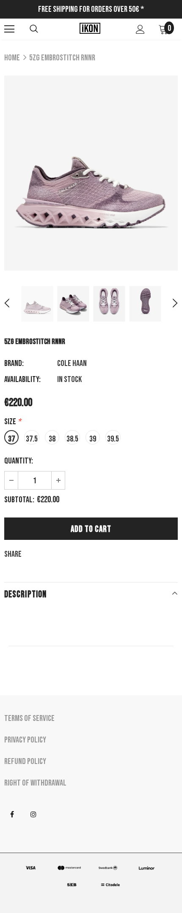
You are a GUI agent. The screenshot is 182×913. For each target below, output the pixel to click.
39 (92, 439)
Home (12, 58)
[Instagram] (33, 814)
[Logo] (90, 29)
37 (11, 439)
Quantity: (18, 461)
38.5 (72, 439)
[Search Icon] (34, 29)
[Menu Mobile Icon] (9, 29)
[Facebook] (11, 814)
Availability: (22, 379)
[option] (91, 173)
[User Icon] (140, 29)
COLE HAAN (72, 363)
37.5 (32, 439)
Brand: (14, 363)
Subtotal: (19, 500)
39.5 (113, 439)
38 (52, 439)
